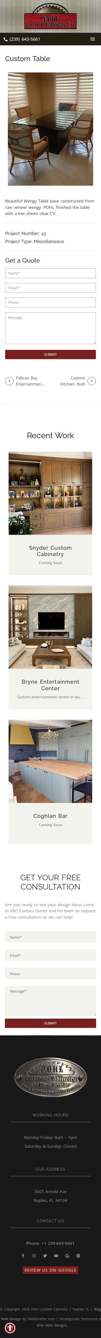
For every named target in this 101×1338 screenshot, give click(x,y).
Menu (92, 39)
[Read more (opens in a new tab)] (21, 39)
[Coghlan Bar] (50, 761)
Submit (50, 354)
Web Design (11, 1319)
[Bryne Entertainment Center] (50, 627)
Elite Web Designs (52, 1325)
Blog (97, 1309)
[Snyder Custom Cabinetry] (50, 493)
